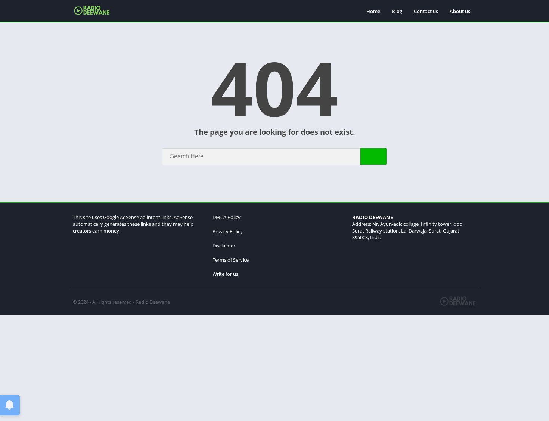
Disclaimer (224, 245)
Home (373, 11)
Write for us (225, 274)
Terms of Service (231, 259)
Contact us (426, 11)
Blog (397, 11)
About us (460, 11)
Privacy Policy (228, 231)
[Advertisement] (224, 367)
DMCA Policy (227, 217)
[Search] (373, 156)
